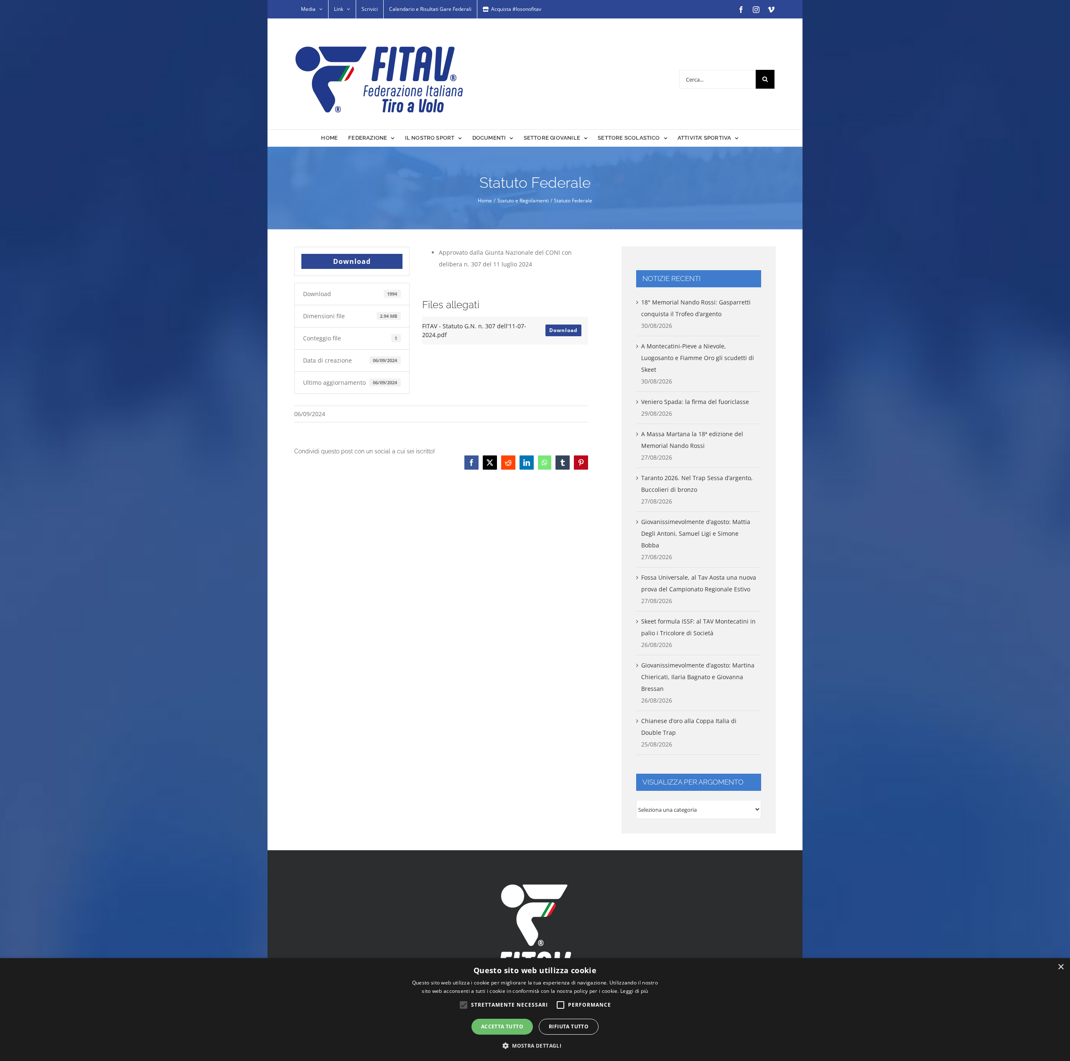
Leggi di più (634, 991)
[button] (535, 1046)
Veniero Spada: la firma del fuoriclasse (695, 402)
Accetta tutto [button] (502, 1026)
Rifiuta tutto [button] (568, 1026)
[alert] (535, 1009)
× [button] (1060, 967)
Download (352, 261)
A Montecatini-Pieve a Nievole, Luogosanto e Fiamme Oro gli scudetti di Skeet (697, 357)
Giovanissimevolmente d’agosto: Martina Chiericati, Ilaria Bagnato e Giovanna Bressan (697, 677)
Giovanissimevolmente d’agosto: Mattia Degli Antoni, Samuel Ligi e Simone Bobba (695, 533)
